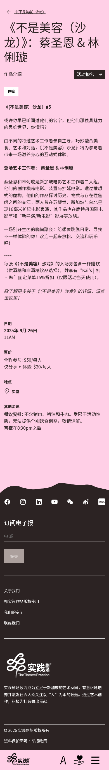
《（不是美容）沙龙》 (30, 11)
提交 (14, 556)
